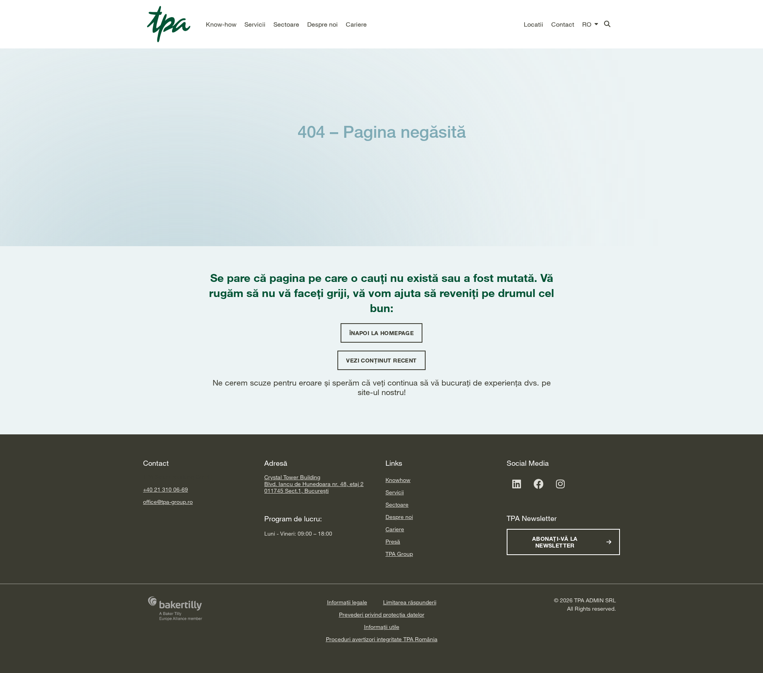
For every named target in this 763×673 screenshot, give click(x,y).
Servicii (394, 492)
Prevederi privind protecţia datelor (381, 614)
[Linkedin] (517, 484)
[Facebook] (538, 484)
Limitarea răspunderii (409, 602)
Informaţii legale (347, 602)
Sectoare (397, 504)
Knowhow (398, 479)
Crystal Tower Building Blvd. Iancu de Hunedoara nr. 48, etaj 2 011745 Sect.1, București (314, 484)
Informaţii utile (381, 626)
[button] (221, 24)
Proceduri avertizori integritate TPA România (382, 639)
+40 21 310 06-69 (165, 489)
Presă (392, 541)
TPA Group (399, 553)
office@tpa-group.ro (168, 501)
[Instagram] (560, 484)
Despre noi (399, 516)
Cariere (394, 529)
